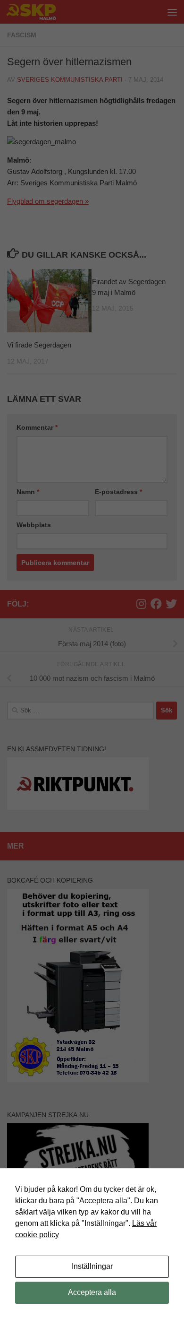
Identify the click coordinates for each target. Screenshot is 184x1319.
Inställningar (92, 1266)
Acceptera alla (92, 1292)
